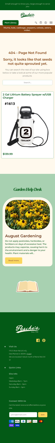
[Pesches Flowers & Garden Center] (27, 15)
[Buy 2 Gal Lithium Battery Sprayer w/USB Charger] (27, 125)
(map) (28, 354)
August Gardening (23, 236)
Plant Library (10, 23)
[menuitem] (36, 22)
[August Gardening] (27, 215)
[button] (36, 22)
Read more (13, 260)
